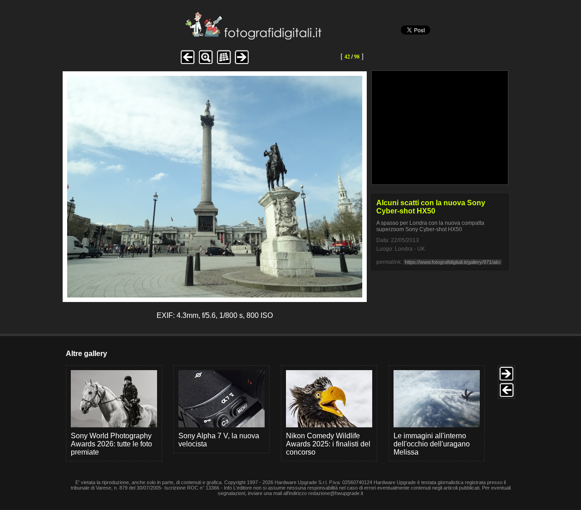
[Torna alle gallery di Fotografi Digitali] (192, 37)
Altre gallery (86, 353)
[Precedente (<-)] (187, 63)
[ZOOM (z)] (205, 63)
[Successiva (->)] (242, 63)
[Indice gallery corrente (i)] (224, 63)
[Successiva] (214, 295)
